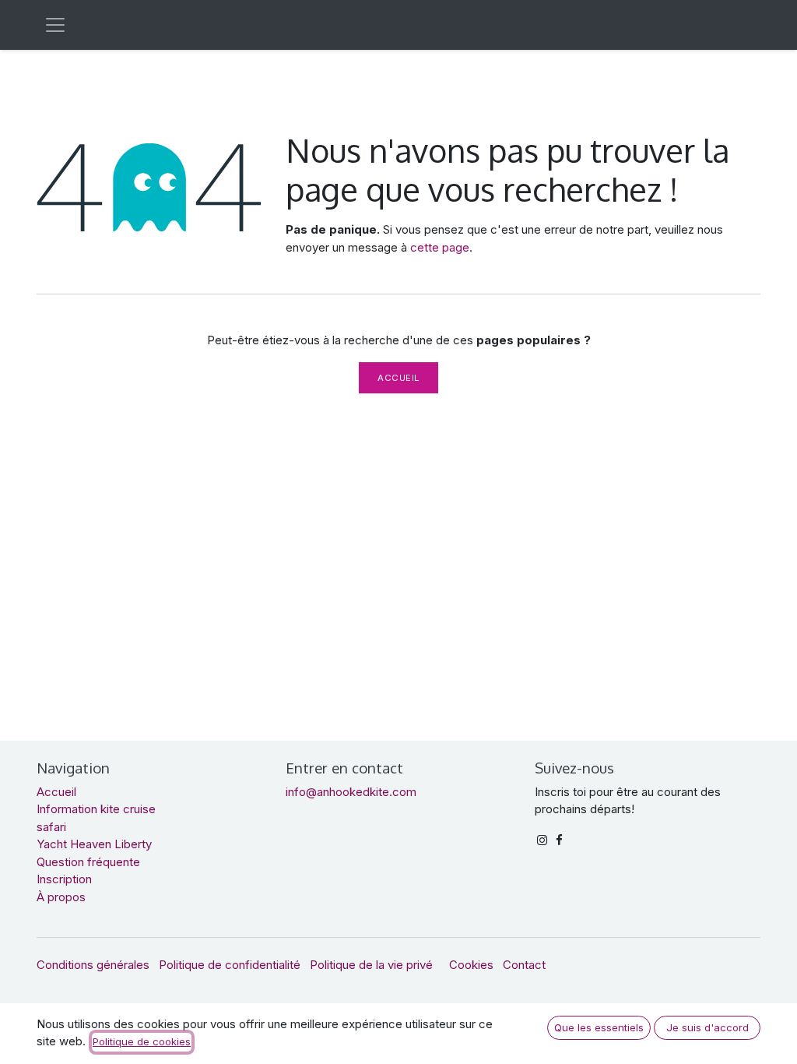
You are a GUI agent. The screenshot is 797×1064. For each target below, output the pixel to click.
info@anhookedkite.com (351, 791)
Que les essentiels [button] (599, 1027)
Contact (524, 964)
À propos (61, 897)
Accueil (398, 377)
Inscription (64, 879)
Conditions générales (93, 964)
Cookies (471, 964)
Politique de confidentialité (229, 964)
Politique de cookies (142, 1041)
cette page (439, 247)
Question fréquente (88, 861)
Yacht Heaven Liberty (94, 844)
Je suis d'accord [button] (707, 1027)
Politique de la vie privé (371, 964)
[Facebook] (559, 840)
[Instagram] (542, 840)
